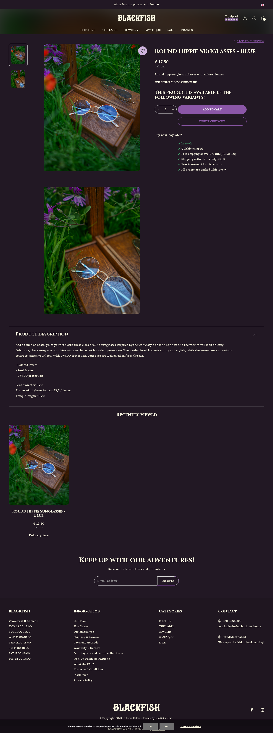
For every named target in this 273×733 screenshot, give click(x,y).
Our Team (80, 621)
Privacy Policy (83, 680)
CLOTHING (87, 30)
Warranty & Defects (87, 648)
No (166, 726)
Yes (150, 726)
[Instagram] (262, 710)
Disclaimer (81, 675)
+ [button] (173, 109)
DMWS (159, 718)
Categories (170, 611)
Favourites (142, 50)
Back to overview (250, 41)
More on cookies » (191, 726)
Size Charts (81, 626)
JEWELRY (132, 30)
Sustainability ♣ (84, 631)
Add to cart (212, 109)
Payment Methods (86, 642)
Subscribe (168, 581)
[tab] (136, 334)
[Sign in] (245, 18)
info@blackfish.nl (234, 637)
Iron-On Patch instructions (92, 658)
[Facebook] (252, 710)
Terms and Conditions (88, 669)
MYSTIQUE (153, 30)
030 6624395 (231, 621)
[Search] (254, 18)
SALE (171, 30)
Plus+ (170, 718)
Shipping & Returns (86, 637)
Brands (187, 30)
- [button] (158, 109)
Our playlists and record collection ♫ (98, 653)
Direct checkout (212, 121)
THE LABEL (110, 30)
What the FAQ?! (84, 664)
